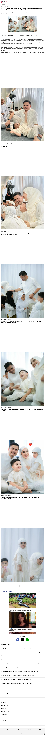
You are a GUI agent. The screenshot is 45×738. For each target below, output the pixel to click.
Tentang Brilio (7, 729)
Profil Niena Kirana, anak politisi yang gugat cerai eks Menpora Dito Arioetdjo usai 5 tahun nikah (20, 671)
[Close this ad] (44, 734)
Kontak (7, 730)
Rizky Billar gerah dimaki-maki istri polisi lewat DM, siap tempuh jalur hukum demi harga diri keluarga (21, 652)
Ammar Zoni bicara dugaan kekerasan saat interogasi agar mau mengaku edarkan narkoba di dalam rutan (22, 663)
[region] (22, 736)
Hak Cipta (30, 729)
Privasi (18, 730)
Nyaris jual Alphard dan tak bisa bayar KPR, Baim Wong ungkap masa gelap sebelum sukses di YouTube (22, 648)
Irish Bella (2, 586)
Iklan (18, 729)
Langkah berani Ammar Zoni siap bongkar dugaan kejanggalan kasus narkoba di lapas (18, 675)
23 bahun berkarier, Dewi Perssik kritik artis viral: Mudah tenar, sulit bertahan (17, 683)
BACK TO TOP (23, 726)
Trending (21, 586)
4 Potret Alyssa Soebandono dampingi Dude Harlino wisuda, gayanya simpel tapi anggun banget (21, 667)
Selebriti (18, 586)
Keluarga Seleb (13, 586)
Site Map (40, 730)
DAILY (13, 688)
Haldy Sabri (7, 586)
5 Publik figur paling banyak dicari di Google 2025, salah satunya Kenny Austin (17, 679)
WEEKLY (17, 688)
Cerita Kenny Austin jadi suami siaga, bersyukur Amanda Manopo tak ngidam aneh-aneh (19, 659)
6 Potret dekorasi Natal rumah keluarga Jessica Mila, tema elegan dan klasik (17, 655)
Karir (30, 730)
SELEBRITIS (9, 688)
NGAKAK (4, 688)
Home (2, 4)
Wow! (4, 4)
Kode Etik (40, 729)
